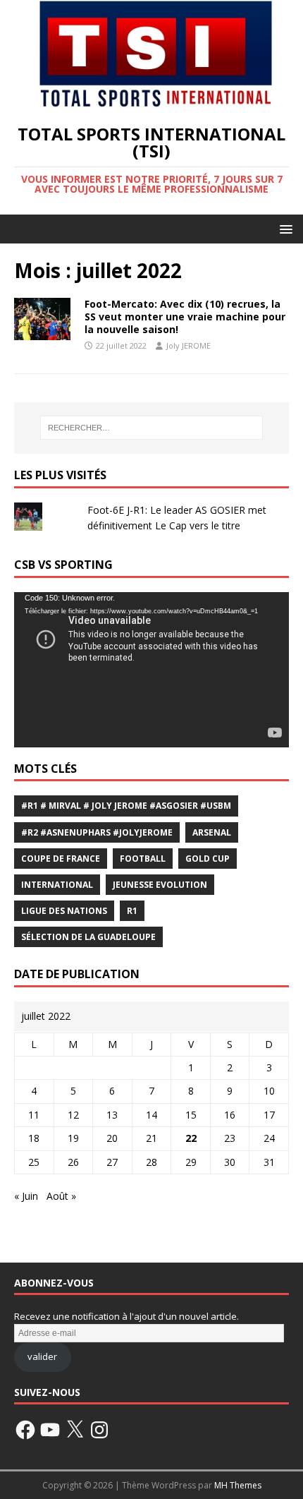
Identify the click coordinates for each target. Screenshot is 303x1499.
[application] (151, 669)
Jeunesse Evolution (160, 885)
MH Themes (237, 1485)
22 (191, 1138)
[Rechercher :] (152, 428)
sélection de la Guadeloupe (88, 937)
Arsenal (211, 832)
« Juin (26, 1196)
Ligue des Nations (64, 911)
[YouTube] (50, 1430)
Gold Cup (207, 859)
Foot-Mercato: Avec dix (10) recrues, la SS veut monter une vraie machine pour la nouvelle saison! (185, 316)
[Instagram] (99, 1430)
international (57, 885)
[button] (283, 228)
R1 (132, 911)
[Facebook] (25, 1430)
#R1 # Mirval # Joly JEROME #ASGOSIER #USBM (126, 806)
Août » (61, 1196)
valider (42, 1356)
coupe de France (60, 859)
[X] (74, 1430)
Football (143, 859)
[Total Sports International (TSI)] (151, 99)
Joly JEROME (188, 345)
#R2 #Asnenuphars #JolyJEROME (97, 832)
